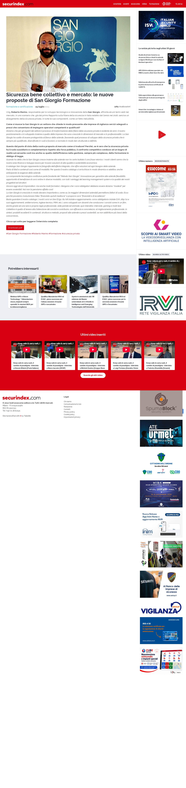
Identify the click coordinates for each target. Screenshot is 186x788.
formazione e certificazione (19, 106)
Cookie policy (69, 414)
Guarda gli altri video (93, 375)
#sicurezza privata (71, 233)
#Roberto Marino (40, 233)
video (144, 4)
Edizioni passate (162, 161)
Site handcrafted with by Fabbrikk (17, 416)
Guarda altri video (161, 254)
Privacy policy (69, 412)
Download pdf (15, 227)
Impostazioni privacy (72, 417)
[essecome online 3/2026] (161, 208)
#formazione (55, 233)
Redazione (68, 407)
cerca (179, 4)
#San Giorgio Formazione (18, 233)
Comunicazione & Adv (72, 404)
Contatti (67, 409)
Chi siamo (67, 402)
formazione (154, 4)
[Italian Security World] (161, 39)
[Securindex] (18, 3)
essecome (135, 4)
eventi (126, 4)
